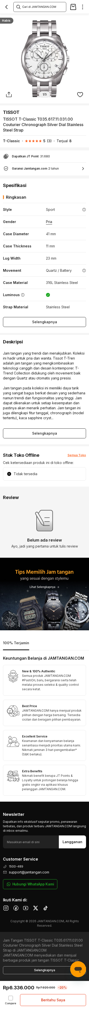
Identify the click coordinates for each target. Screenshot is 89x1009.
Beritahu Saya (53, 1000)
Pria (49, 222)
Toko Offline (39, 19)
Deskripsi (15, 19)
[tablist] (44, 643)
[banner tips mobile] (44, 594)
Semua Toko (76, 455)
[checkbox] (10, 1000)
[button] (36, 140)
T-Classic (11, 141)
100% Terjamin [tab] (16, 643)
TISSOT (11, 112)
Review (61, 19)
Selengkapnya (44, 322)
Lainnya (80, 19)
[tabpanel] (44, 726)
